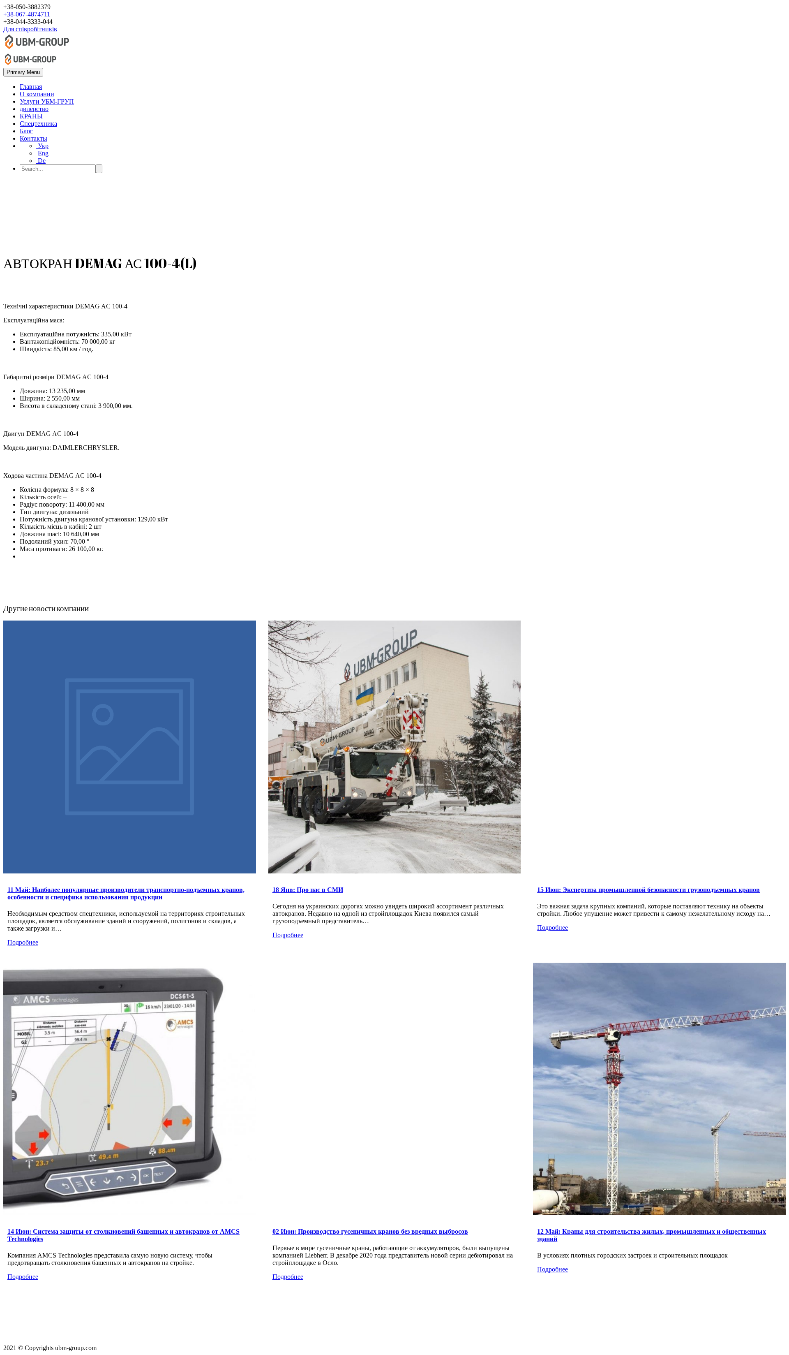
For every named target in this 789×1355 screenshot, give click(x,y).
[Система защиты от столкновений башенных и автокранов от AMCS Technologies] (129, 1089)
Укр (42, 145)
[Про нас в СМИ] (394, 747)
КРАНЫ (31, 116)
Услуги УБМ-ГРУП (47, 101)
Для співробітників (30, 28)
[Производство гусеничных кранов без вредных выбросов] (394, 1089)
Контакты (33, 138)
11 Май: (126, 893)
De (41, 160)
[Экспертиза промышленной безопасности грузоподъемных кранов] (659, 747)
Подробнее (22, 942)
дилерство (34, 108)
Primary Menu (23, 72)
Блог (26, 130)
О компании (37, 93)
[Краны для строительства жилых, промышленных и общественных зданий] (659, 1089)
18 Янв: (307, 889)
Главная (31, 86)
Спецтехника (38, 123)
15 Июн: (648, 889)
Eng (42, 153)
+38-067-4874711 (26, 14)
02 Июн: (370, 1231)
